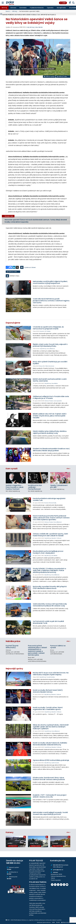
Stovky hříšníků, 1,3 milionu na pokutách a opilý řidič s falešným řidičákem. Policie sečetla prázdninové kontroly (49, 570)
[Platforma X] (58, 884)
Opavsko (50, 8)
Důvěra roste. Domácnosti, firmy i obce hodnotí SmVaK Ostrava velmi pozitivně (49, 779)
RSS (59, 922)
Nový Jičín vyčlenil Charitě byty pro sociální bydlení (50, 363)
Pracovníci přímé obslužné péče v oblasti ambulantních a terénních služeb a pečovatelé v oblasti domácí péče (37, 650)
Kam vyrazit (12, 468)
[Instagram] (55, 884)
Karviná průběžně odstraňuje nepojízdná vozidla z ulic (49, 499)
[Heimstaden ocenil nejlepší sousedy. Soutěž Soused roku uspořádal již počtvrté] (18, 818)
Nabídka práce (13, 641)
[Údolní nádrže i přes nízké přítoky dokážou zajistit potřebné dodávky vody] (18, 437)
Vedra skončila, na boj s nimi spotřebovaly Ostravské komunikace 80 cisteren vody (50, 605)
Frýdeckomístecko (37, 8)
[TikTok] (61, 884)
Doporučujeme (13, 322)
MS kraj (4, 8)
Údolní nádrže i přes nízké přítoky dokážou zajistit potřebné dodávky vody (50, 432)
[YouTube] (67, 884)
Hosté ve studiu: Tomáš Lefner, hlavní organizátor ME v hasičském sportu (48, 708)
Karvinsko (23, 8)
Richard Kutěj (52, 503)
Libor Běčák (39, 27)
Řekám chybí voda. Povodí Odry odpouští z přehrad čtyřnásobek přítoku (50, 345)
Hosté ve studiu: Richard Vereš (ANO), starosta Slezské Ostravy (48, 691)
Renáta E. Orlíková (56, 538)
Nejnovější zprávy (14, 668)
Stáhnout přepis (50, 76)
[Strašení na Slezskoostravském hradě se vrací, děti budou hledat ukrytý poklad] (18, 455)
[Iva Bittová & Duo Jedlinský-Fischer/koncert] (38, 477)
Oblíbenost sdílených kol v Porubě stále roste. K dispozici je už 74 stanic (51, 397)
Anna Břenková (51, 348)
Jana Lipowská (58, 401)
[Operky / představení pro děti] (60, 477)
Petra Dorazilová (50, 366)
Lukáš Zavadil (55, 762)
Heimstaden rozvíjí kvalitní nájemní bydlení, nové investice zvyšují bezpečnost (50, 282)
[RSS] (64, 884)
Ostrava (13, 8)
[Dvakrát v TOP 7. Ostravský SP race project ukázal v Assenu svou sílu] (18, 801)
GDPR (53, 922)
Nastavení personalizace (44, 922)
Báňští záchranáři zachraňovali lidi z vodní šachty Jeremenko (50, 380)
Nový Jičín (42, 366)
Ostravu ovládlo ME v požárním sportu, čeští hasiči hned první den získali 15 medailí (50, 535)
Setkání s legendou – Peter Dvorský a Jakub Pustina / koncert (14, 487)
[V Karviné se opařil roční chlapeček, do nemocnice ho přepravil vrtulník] (18, 333)
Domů (8, 11)
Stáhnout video (62, 76)
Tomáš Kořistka (51, 677)
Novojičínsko (61, 8)
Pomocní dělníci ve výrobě (58, 647)
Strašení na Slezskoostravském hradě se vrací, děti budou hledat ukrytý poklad (51, 449)
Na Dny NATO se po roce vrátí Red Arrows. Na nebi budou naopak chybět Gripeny (50, 674)
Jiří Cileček (47, 331)
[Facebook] (52, 884)
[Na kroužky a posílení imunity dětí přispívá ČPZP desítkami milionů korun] (18, 593)
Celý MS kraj (43, 348)
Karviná (42, 331)
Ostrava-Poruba (49, 401)
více (68, 468)
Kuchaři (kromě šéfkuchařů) (12, 647)
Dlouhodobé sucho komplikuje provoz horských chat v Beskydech (48, 552)
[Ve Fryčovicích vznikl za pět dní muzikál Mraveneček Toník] (18, 627)
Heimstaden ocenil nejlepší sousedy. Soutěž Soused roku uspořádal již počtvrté (50, 813)
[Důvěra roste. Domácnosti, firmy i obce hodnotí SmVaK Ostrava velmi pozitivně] (18, 784)
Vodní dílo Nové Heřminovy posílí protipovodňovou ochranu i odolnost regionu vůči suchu (51, 301)
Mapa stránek (66, 922)
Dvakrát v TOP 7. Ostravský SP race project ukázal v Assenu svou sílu (49, 796)
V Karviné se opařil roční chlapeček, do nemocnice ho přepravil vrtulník (48, 328)
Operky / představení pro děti (58, 486)
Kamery (9, 832)
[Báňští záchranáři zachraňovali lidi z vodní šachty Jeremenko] (18, 385)
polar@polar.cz (58, 870)
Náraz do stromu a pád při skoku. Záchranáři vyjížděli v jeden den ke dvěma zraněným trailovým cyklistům (51, 727)
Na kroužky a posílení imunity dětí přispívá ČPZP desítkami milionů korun (50, 587)
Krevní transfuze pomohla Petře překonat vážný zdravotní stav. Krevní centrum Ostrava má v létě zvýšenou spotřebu (51, 518)
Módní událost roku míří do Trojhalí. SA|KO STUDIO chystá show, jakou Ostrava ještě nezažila (49, 416)
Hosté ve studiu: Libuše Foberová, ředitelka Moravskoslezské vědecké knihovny (50, 744)
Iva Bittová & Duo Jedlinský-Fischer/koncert (35, 487)
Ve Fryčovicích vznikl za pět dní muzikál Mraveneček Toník (48, 622)
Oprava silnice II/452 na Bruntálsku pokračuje (51, 760)
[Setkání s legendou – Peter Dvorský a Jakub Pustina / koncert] (16, 477)
